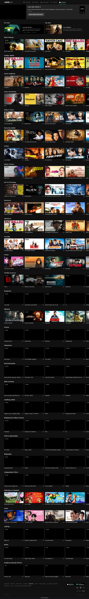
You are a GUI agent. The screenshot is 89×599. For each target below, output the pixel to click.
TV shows (55, 2)
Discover (36, 2)
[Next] (84, 44)
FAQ (12, 585)
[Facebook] (81, 588)
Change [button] (83, 590)
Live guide (27, 2)
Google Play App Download (80, 584)
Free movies (45, 2)
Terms (36, 583)
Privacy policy (42, 583)
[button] (36, 14)
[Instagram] (77, 588)
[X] (84, 588)
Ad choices (6, 585)
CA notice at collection (52, 583)
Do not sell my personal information (22, 585)
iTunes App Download (70, 584)
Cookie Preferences (44, 597)
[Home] (8, 2)
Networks (63, 2)
